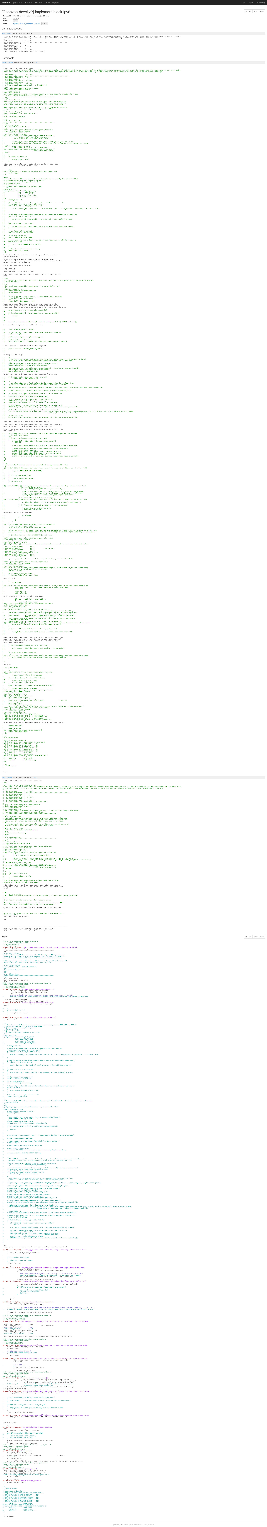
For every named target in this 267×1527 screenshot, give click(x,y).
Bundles (39, 3)
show (15, 21)
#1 (36, 63)
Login (243, 3)
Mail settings (261, 3)
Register (251, 3)
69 (246, 11)
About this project (53, 3)
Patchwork (6, 2)
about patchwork (149, 1525)
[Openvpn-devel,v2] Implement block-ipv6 (27, 24)
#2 (35, 778)
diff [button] (250, 11)
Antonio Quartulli (7, 63)
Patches (29, 3)
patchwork (116, 1525)
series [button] (262, 11)
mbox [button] (256, 11)
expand (44, 24)
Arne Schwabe (7, 33)
